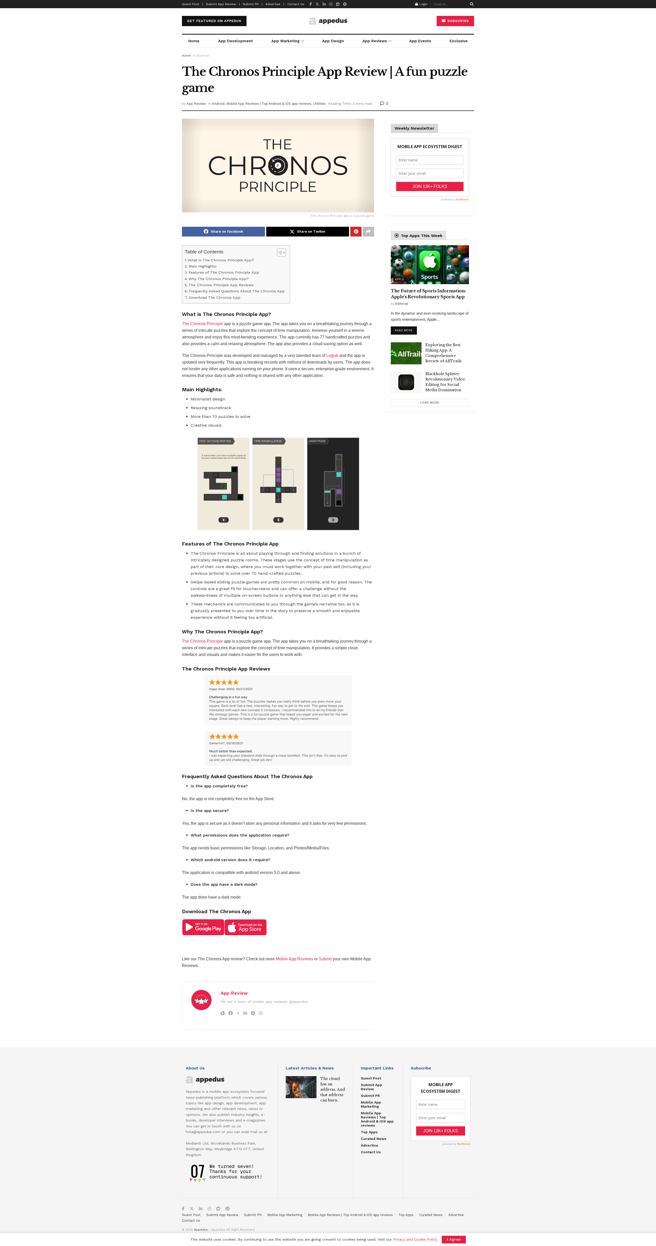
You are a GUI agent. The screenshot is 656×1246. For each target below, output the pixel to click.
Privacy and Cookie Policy (415, 1239)
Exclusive (459, 41)
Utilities (319, 104)
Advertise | (274, 4)
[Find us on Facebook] (311, 4)
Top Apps (369, 1132)
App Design (333, 41)
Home (193, 41)
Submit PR (370, 1096)
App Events (420, 41)
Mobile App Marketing (371, 1104)
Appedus (201, 1229)
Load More (429, 402)
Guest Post (371, 1078)
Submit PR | (252, 4)
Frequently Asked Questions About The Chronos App (237, 291)
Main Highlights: (203, 266)
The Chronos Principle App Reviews (222, 285)
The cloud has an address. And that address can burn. (332, 1089)
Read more (406, 329)
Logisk (332, 355)
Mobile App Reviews (294, 959)
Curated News (373, 1139)
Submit (325, 959)
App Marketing (285, 41)
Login (422, 4)
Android (203, 55)
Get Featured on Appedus (214, 21)
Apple (399, 279)
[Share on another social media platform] (368, 231)
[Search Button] (470, 4)
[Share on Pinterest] (356, 231)
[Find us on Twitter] (317, 4)
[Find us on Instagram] (330, 4)
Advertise (369, 1145)
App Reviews (374, 41)
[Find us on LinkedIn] (324, 4)
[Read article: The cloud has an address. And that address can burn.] (301, 1087)
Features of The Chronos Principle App (224, 272)
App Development (235, 41)
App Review (196, 104)
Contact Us (295, 4)
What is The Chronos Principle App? (221, 260)
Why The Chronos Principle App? (219, 279)
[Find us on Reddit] (338, 4)
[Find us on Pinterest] (345, 4)
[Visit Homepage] (328, 21)
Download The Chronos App (214, 297)
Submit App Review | (223, 4)
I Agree (454, 1239)
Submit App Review (371, 1087)
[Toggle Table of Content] (279, 252)
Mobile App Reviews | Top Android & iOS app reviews (268, 104)
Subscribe (457, 21)
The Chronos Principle (202, 324)
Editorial (401, 303)
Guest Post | (192, 4)
